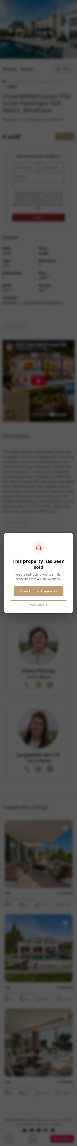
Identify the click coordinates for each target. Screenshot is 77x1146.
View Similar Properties (38, 591)
